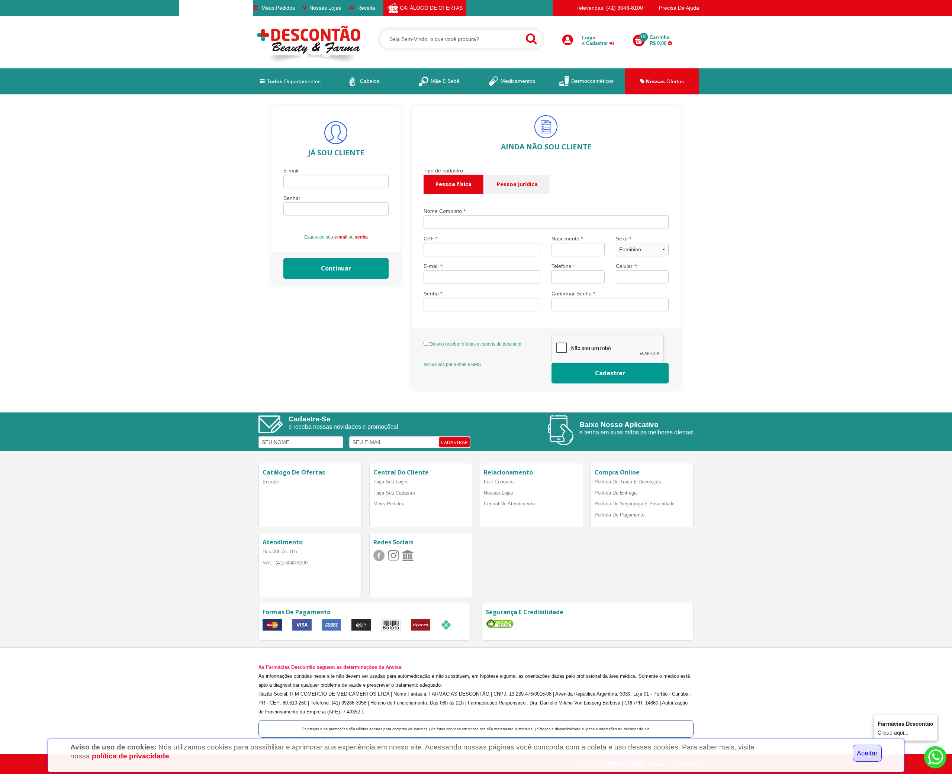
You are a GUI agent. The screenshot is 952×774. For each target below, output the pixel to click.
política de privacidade (130, 756)
